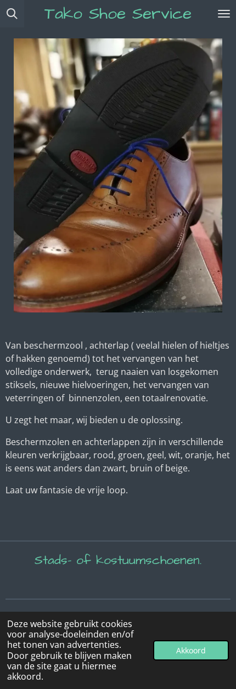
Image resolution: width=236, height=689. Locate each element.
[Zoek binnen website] (12, 13)
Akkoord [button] (191, 650)
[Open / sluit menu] (224, 13)
